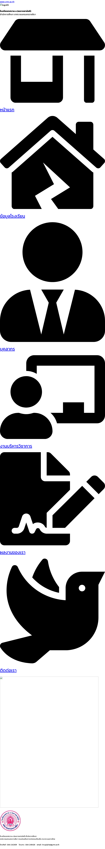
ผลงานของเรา (12, 552)
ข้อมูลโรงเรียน (12, 216)
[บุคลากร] (52, 341)
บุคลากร (7, 349)
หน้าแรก (7, 109)
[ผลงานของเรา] (52, 544)
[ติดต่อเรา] (52, 662)
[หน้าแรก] (52, 102)
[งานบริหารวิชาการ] (52, 438)
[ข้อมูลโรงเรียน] (52, 208)
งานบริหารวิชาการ (16, 446)
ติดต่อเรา (8, 670)
